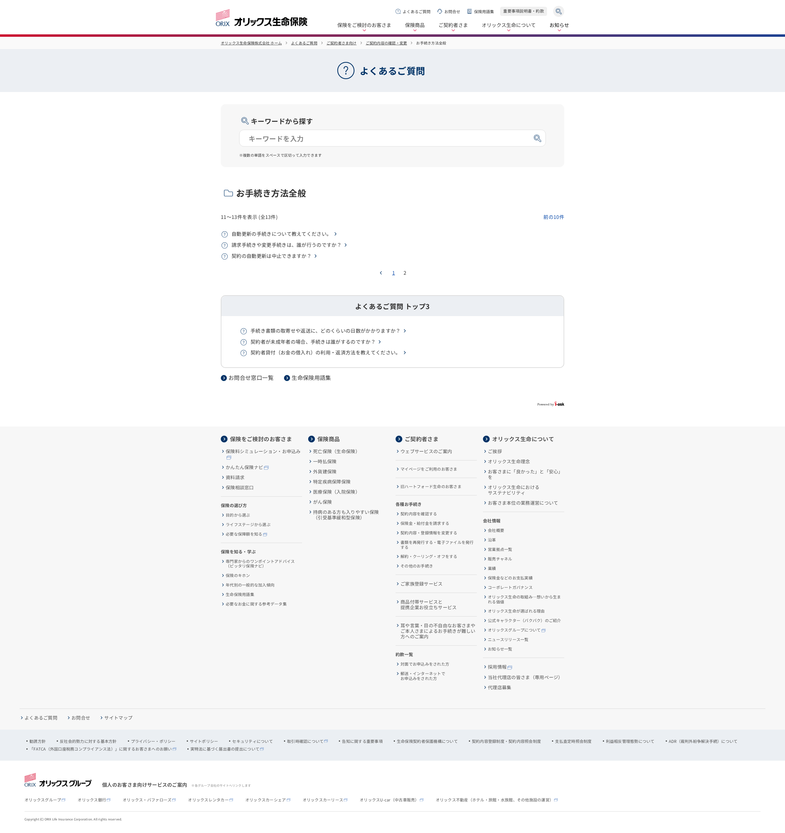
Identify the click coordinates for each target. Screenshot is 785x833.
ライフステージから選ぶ (248, 524)
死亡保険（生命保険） (336, 451)
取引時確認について (305, 741)
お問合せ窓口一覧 (251, 377)
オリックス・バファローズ (147, 799)
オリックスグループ (43, 799)
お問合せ (452, 11)
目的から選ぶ (238, 515)
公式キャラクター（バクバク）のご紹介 (524, 620)
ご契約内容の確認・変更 (386, 42)
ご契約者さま (453, 25)
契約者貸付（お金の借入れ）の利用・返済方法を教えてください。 (326, 352)
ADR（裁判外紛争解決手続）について (703, 741)
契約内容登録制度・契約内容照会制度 (506, 741)
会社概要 (496, 530)
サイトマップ (118, 717)
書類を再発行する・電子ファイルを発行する (437, 544)
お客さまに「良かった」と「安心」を (525, 474)
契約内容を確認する (418, 513)
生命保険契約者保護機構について (427, 741)
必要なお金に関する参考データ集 (256, 604)
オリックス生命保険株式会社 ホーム (251, 42)
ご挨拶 (495, 451)
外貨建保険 (325, 471)
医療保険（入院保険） (336, 492)
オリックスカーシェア (265, 799)
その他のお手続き (416, 566)
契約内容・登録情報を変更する (429, 532)
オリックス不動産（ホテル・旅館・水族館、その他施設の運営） (495, 799)
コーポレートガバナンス (510, 587)
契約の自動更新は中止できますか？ (272, 255)
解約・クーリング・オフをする (429, 556)
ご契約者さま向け (342, 42)
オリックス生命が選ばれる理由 (516, 611)
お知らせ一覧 (500, 649)
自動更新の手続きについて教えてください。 (281, 233)
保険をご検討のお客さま (364, 25)
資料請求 (235, 477)
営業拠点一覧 (500, 549)
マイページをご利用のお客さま (429, 469)
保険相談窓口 (240, 487)
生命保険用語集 (311, 377)
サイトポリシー (204, 741)
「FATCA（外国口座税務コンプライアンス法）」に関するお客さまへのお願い (100, 749)
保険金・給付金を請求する (424, 523)
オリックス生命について (509, 25)
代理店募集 (499, 687)
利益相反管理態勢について (630, 741)
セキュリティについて (252, 741)
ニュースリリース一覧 (508, 639)
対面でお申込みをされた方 (424, 664)
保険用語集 (484, 11)
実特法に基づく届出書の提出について (224, 749)
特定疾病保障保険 (331, 481)
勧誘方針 (37, 741)
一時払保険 (325, 461)
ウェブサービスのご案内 (426, 451)
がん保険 (322, 502)
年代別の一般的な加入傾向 (250, 585)
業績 (492, 568)
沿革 (492, 539)
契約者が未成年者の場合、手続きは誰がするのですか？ (313, 341)
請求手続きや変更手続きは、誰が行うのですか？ (287, 244)
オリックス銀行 (92, 799)
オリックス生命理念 (509, 461)
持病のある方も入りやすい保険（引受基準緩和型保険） (346, 514)
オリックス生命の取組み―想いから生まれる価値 (524, 599)
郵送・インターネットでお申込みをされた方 (422, 676)
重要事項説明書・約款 (523, 11)
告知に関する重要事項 (362, 741)
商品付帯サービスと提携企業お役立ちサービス (428, 604)
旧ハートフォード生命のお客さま (430, 486)
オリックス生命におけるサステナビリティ (513, 489)
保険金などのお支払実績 (510, 577)
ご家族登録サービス (421, 584)
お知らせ (559, 25)
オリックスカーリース (323, 799)
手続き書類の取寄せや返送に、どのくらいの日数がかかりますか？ (326, 330)
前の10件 (553, 216)
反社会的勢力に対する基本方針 (88, 741)
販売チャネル (500, 558)
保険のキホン (238, 575)
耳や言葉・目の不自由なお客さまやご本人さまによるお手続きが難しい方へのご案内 (438, 631)
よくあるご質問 (417, 11)
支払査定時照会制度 (573, 741)
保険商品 (415, 25)
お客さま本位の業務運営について (523, 503)
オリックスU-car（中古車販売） (389, 799)
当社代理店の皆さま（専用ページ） (525, 677)
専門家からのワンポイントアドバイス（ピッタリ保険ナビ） (260, 563)
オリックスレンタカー (208, 799)
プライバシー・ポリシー (153, 741)
